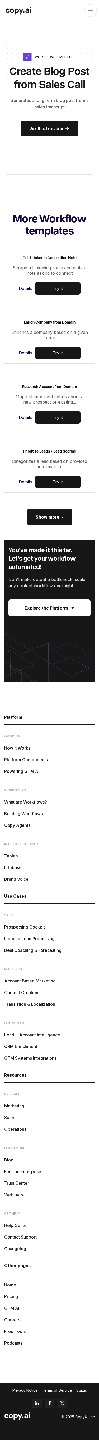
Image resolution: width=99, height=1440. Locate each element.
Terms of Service (57, 1390)
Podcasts (13, 1343)
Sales (9, 1117)
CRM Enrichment (20, 1046)
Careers (12, 1319)
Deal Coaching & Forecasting (33, 950)
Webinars (13, 1194)
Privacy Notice (25, 1390)
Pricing (11, 1296)
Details (25, 288)
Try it (58, 288)
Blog (8, 1159)
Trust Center (16, 1183)
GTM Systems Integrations (30, 1058)
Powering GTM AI (21, 771)
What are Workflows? (25, 802)
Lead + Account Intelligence (32, 1034)
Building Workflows (23, 813)
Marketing (14, 1106)
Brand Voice (16, 879)
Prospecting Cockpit (24, 927)
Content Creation (21, 992)
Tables (11, 856)
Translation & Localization (29, 1004)
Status (81, 1390)
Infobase (13, 867)
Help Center (16, 1225)
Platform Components (26, 759)
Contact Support (20, 1237)
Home (10, 1284)
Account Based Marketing (30, 981)
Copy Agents (17, 825)
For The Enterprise (22, 1171)
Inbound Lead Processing (29, 938)
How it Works (17, 748)
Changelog (15, 1248)
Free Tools (15, 1331)
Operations (15, 1129)
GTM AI (11, 1308)
